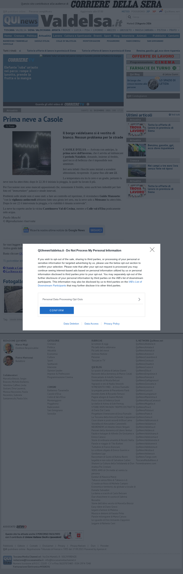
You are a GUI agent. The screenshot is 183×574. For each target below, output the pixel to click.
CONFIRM (57, 310)
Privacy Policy (112, 323)
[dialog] (91, 287)
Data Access (91, 323)
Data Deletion (71, 323)
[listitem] (91, 299)
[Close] (153, 250)
